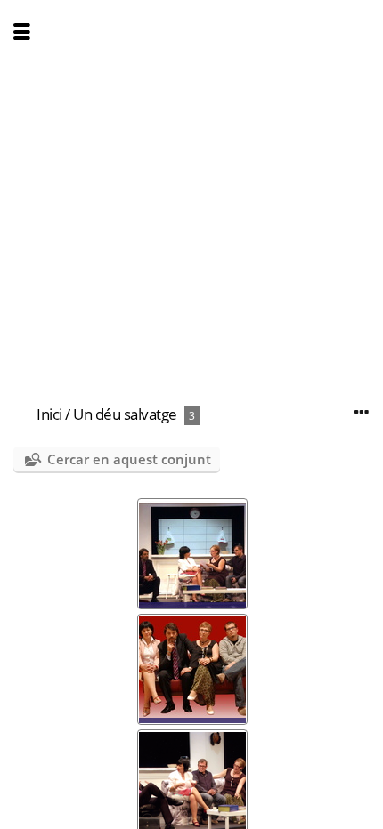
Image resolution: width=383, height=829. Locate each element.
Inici (49, 414)
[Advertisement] (191, 191)
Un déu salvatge (125, 414)
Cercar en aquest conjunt (129, 459)
